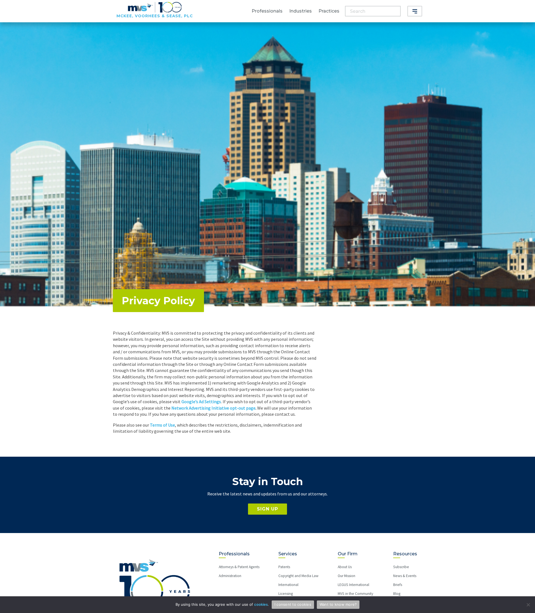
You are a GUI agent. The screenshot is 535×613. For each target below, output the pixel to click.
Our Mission (346, 575)
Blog (396, 593)
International (288, 584)
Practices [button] (328, 11)
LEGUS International (353, 584)
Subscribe (401, 567)
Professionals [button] (267, 11)
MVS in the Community (355, 593)
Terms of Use (162, 425)
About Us (345, 567)
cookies (261, 604)
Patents (284, 567)
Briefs (397, 584)
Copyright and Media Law (298, 575)
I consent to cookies (292, 604)
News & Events (404, 575)
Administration (230, 575)
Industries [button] (300, 11)
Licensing (285, 593)
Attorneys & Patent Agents (239, 567)
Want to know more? (338, 604)
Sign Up (267, 509)
